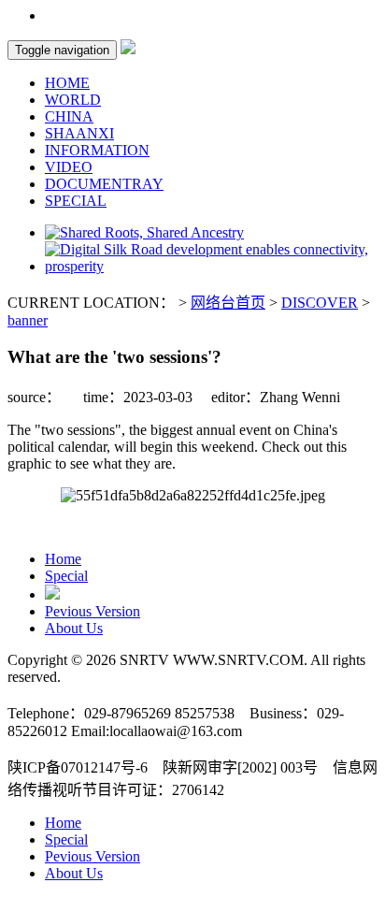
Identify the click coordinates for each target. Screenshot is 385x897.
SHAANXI (79, 133)
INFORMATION (97, 150)
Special (66, 576)
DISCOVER (319, 303)
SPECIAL (76, 201)
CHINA (69, 116)
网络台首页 (228, 303)
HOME (67, 83)
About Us (74, 628)
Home (63, 559)
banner (27, 320)
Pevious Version (92, 611)
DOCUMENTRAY (104, 184)
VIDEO (69, 167)
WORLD (73, 100)
